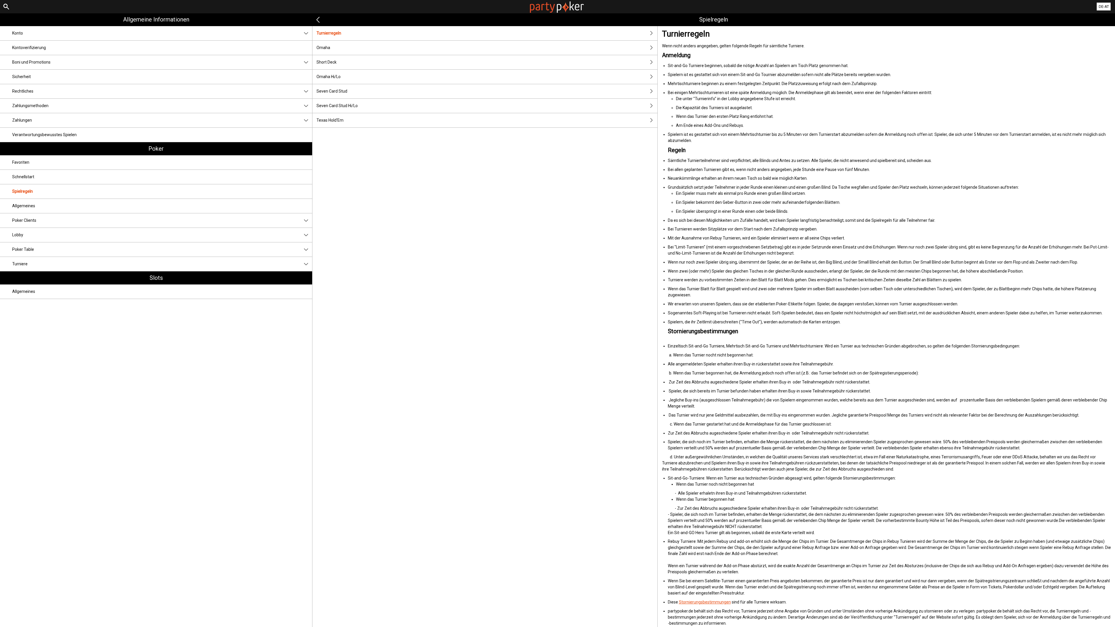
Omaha (323, 47)
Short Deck (326, 62)
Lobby (17, 235)
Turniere (20, 264)
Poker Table (23, 249)
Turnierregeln (328, 33)
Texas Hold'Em (330, 120)
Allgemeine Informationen (156, 19)
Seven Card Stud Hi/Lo (337, 105)
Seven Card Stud (331, 91)
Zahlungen (22, 120)
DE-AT (1104, 6)
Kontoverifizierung (29, 47)
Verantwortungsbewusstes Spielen (44, 134)
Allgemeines (23, 205)
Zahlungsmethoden (30, 105)
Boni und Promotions (31, 62)
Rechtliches (22, 91)
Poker (156, 148)
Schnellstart (23, 176)
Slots (156, 277)
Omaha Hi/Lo (328, 76)
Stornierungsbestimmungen (705, 602)
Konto (17, 33)
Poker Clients (24, 220)
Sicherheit (21, 76)
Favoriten (20, 162)
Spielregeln (22, 191)
